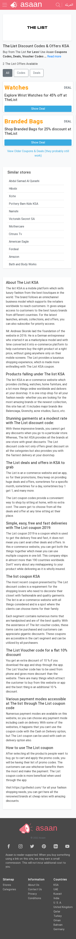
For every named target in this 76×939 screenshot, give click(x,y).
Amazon (14, 256)
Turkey (57, 916)
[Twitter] (32, 846)
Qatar (56, 911)
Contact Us (35, 889)
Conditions (34, 898)
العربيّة (69, 4)
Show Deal (38, 108)
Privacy (32, 893)
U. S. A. (57, 902)
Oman (57, 920)
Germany (58, 929)
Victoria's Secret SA (22, 219)
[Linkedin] (56, 846)
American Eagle (19, 241)
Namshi (13, 211)
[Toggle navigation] (5, 5)
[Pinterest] (44, 846)
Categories (9, 889)
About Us (33, 885)
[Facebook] (9, 846)
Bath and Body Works (23, 264)
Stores (7, 885)
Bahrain (58, 924)
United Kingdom (63, 907)
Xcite (12, 196)
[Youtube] (67, 846)
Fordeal (14, 249)
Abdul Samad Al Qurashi (24, 181)
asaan (45, 828)
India (56, 898)
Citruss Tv (15, 234)
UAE (55, 889)
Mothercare (16, 226)
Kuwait (57, 893)
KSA (55, 885)
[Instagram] (20, 846)
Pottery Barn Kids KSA (23, 203)
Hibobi (13, 188)
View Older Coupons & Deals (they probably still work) (38, 153)
